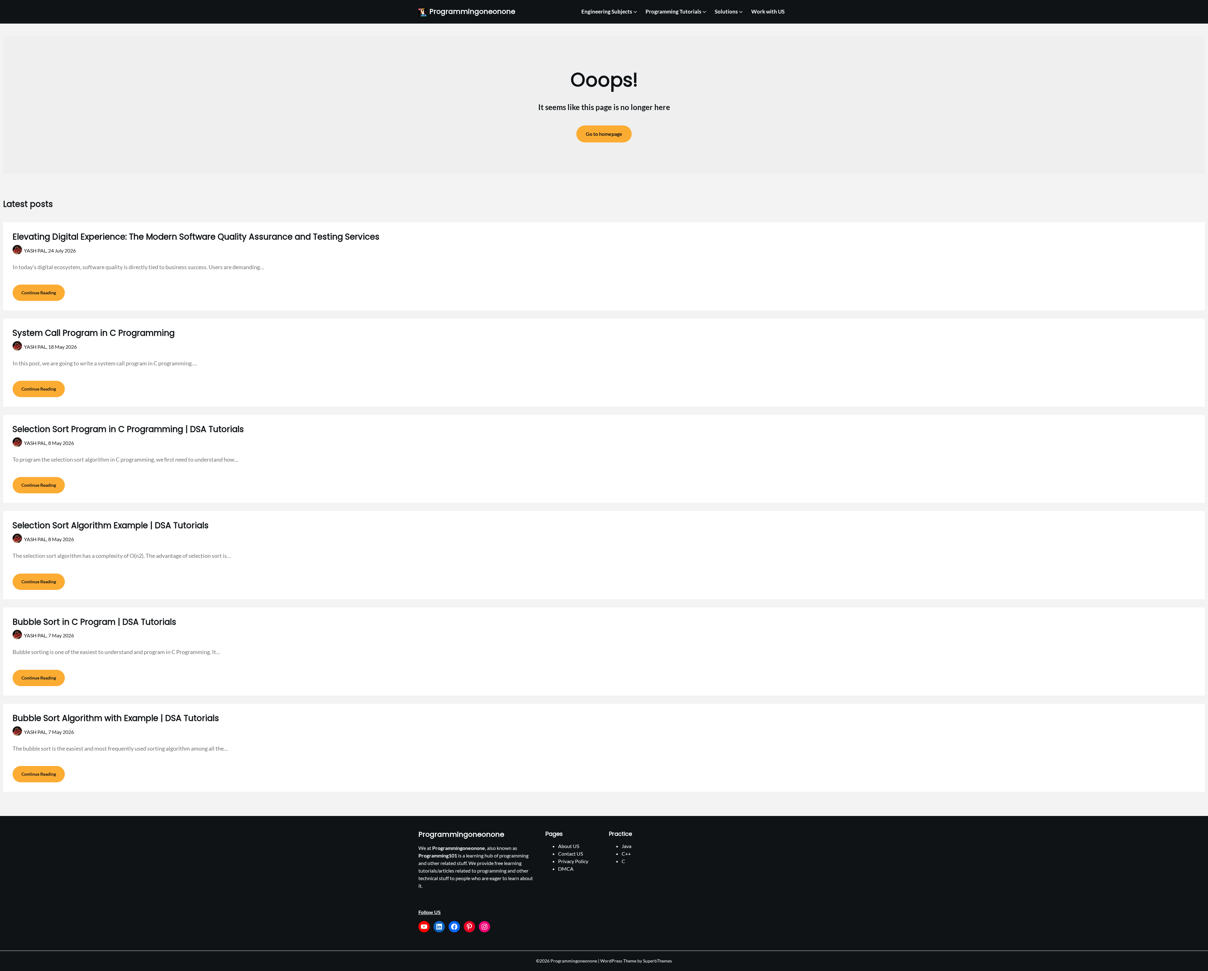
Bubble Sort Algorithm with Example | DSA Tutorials (116, 718)
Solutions (726, 11)
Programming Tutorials (673, 11)
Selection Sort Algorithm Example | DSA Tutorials (111, 525)
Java (626, 846)
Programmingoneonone (472, 11)
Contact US (570, 854)
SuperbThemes (657, 960)
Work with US (768, 11)
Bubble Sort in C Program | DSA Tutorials (94, 622)
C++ (626, 854)
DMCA (565, 869)
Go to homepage (604, 134)
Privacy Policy (573, 861)
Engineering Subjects (606, 11)
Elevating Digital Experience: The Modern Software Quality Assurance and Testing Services (196, 236)
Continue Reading (38, 292)
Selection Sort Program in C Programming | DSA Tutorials (128, 429)
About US (568, 846)
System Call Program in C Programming (94, 333)
